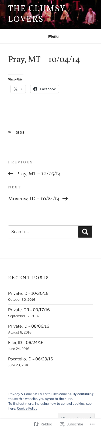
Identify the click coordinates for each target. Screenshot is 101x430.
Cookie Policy (27, 408)
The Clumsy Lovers (36, 14)
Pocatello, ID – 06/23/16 (30, 359)
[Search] (85, 232)
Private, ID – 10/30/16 (28, 293)
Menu (53, 36)
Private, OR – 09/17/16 (29, 309)
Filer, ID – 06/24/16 (26, 342)
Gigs (20, 132)
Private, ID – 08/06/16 (28, 326)
